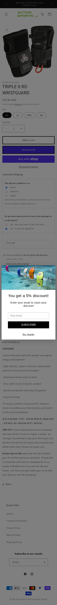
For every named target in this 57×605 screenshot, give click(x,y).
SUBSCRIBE (28, 324)
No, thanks (28, 334)
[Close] (51, 271)
